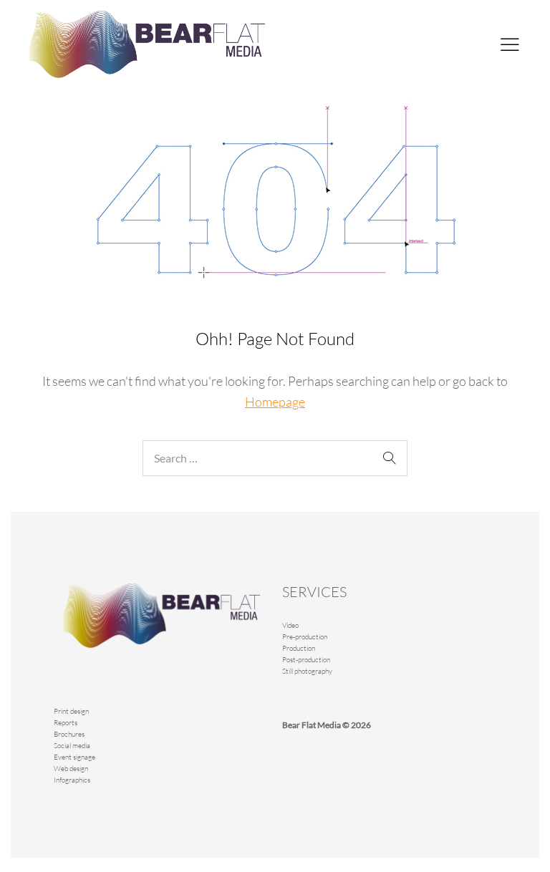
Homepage (275, 402)
